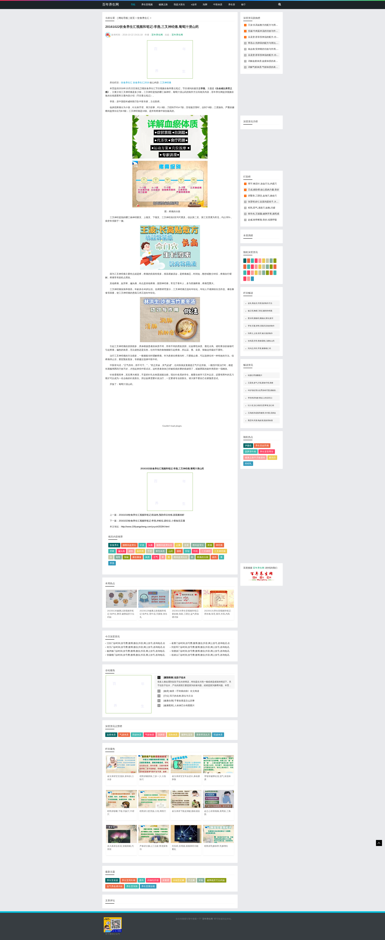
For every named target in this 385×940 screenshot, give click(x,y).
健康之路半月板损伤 (255, 457)
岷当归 (272, 457)
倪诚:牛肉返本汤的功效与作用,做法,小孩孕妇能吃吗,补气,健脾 (279, 31)
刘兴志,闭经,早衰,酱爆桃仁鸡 (259, 348)
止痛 (178, 545)
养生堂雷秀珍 (266, 451)
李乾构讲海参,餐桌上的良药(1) (260, 398)
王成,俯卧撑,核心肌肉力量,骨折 (263, 189)
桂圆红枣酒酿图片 (255, 375)
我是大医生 (179, 4)
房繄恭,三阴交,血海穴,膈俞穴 (262, 195)
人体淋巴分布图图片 (184, 705)
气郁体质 (149, 734)
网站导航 (123, 18)
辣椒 (126, 557)
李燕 (112, 563)
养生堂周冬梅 (128, 880)
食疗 (243, 4)
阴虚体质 (136, 734)
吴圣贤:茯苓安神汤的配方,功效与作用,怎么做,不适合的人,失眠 (279, 37)
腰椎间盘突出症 (164, 545)
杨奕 (166, 691)
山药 (170, 551)
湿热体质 (172, 734)
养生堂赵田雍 (262, 445)
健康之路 (163, 4)
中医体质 (217, 4)
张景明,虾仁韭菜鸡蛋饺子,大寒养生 (265, 201)
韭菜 (186, 545)
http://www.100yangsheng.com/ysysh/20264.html (145, 526)
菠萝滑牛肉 (250, 451)
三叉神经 (206, 551)
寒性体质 (160, 551)
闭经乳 (248, 463)
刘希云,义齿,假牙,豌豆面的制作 (260, 333)
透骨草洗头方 (203, 734)
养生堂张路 (132, 886)
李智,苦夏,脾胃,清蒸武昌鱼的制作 (261, 326)
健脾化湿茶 (186, 734)
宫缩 (187, 551)
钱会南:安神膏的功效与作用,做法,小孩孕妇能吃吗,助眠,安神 (277, 49)
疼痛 (210, 545)
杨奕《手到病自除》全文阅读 (184, 691)
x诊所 (194, 4)
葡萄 (118, 557)
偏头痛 (121, 551)
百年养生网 (110, 4)
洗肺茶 (161, 734)
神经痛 (219, 545)
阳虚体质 (218, 734)
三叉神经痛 (165, 82)
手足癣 (191, 880)
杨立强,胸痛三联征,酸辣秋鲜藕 (260, 311)
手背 (149, 551)
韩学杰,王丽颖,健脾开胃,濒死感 (263, 213)
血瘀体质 (111, 734)
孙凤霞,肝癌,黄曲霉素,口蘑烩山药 (261, 341)
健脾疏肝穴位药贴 (216, 880)
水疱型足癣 (178, 880)
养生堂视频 (147, 4)
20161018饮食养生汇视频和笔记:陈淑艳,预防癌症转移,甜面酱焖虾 (151, 515)
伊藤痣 (248, 445)
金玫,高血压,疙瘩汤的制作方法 (260, 303)
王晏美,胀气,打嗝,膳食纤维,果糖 (260, 383)
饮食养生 (114, 545)
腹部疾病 (168, 677)
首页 (132, 18)
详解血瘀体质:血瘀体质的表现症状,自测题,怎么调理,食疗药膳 (278, 61)
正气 (155, 557)
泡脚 (205, 4)
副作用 (140, 551)
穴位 (166, 696)
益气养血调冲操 (115, 886)
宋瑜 (201, 880)
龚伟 (141, 880)
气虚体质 (124, 734)
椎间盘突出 (198, 545)
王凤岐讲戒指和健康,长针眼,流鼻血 (262, 413)
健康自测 (168, 700)
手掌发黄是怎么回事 (184, 700)
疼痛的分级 (202, 557)
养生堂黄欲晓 (148, 886)
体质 (147, 557)
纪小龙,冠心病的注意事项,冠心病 (261, 405)
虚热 (131, 551)
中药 (195, 551)
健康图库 (168, 705)
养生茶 (231, 4)
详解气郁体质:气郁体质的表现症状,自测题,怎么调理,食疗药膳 (278, 67)
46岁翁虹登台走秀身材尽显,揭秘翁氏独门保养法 (267, 390)
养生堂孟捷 (112, 880)
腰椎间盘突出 (129, 545)
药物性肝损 (153, 880)
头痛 (150, 545)
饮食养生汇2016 (141, 82)
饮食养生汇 (143, 18)
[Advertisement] (169, 59)
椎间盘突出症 (180, 557)
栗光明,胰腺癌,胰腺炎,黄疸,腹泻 (260, 318)
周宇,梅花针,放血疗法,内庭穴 (262, 183)
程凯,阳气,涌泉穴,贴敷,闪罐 (261, 207)
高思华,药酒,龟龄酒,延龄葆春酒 (260, 420)
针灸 (142, 545)
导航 (133, 4)
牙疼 (112, 551)
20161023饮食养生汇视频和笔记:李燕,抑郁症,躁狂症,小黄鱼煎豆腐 (152, 520)
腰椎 (179, 551)
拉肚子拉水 (180, 677)
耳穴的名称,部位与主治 (181, 696)
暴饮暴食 (136, 557)
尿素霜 (165, 880)
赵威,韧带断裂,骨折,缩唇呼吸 (262, 219)
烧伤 (214, 557)
